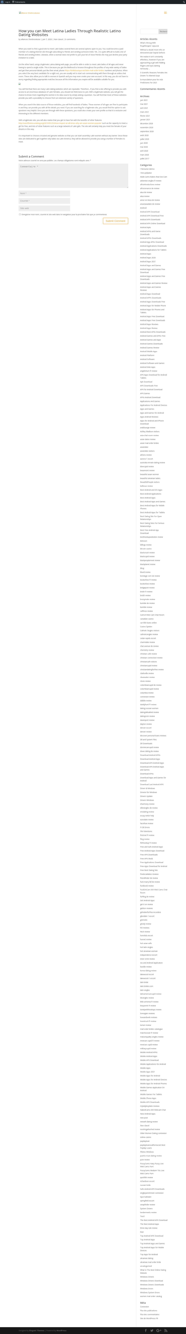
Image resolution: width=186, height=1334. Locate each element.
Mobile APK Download (149, 1060)
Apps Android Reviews (149, 417)
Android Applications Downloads (153, 246)
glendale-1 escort (147, 916)
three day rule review (148, 1228)
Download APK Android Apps (152, 763)
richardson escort (147, 1181)
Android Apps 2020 (148, 257)
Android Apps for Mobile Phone (153, 305)
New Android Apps (147, 1114)
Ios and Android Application (151, 963)
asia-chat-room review (149, 435)
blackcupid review (147, 556)
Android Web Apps (147, 367)
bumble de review (147, 603)
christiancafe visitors (148, 661)
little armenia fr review (149, 1001)
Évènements (20, 2)
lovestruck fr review (148, 1021)
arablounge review (147, 427)
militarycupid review (148, 1048)
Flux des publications (148, 1310)
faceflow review (146, 823)
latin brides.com (146, 986)
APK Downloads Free (149, 385)
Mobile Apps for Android (150, 1075)
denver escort (145, 728)
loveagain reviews (147, 1013)
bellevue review (146, 486)
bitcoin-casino (146, 548)
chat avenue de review (149, 646)
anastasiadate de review (150, 204)
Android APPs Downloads (150, 298)
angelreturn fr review (148, 371)
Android (143, 208)
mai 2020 (144, 147)
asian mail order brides (149, 443)
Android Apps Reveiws (149, 324)
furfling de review (147, 896)
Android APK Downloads (150, 219)
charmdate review (147, 642)
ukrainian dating (146, 1258)
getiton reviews (146, 908)
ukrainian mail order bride (150, 1262)
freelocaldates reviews (149, 874)
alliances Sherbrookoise (30, 39)
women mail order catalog (151, 1296)
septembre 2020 (147, 131)
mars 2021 (144, 112)
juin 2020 (144, 143)
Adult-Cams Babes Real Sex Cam (153, 177)
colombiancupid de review (150, 685)
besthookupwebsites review (151, 537)
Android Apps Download (150, 294)
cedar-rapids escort (148, 638)
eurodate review (146, 819)
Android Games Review (149, 347)
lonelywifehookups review (150, 1009)
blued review (145, 572)
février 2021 (145, 116)
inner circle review (147, 959)
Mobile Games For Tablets (151, 1094)
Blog (142, 568)
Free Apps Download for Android (153, 866)
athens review (146, 455)
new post (144, 1117)
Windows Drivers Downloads (152, 1284)
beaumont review (147, 470)
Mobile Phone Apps (148, 1098)
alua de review (146, 192)
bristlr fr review (146, 591)
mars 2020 (144, 155)
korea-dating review (148, 970)
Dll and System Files (148, 739)
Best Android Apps (147, 498)
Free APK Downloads (149, 854)
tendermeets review (148, 1212)
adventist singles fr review (150, 180)
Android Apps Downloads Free (152, 301)
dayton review (146, 724)
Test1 (142, 1216)
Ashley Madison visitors (149, 431)
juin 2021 (144, 100)
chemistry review (147, 650)
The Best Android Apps (149, 1224)
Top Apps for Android (149, 1254)
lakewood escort (147, 974)
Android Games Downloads (151, 343)
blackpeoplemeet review (150, 560)
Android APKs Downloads (150, 238)
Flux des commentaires (149, 1314)
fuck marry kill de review (150, 882)
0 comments (70, 39)
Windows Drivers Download (151, 1280)
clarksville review (147, 673)
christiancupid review (148, 665)
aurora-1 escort (146, 459)
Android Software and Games (152, 363)
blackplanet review (147, 564)
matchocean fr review (149, 1033)
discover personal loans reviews (153, 735)
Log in (7, 2)
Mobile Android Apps (148, 1056)
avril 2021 (144, 108)
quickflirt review (146, 1177)
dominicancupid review (149, 747)
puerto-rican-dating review (151, 1156)
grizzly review (145, 924)
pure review (145, 1159)
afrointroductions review (150, 184)
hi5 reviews (144, 928)
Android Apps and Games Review (153, 283)
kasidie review (146, 966)
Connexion (144, 1306)
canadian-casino (146, 619)
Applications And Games (150, 401)
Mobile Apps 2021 (147, 1072)
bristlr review (145, 595)
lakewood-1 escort (148, 978)
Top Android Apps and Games (152, 1243)
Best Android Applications (150, 494)
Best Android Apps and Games (152, 501)
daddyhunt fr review (148, 704)
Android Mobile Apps (148, 351)
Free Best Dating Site (149, 870)
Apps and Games (147, 409)
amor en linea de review (150, 200)
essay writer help (147, 815)
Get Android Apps (147, 900)
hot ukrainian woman (149, 951)
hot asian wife (146, 943)
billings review (145, 545)
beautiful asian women (149, 474)
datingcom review (147, 716)
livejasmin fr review (148, 1005)
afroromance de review (149, 188)
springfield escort (147, 1200)
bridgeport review (147, 587)
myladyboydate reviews (149, 1106)
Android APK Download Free (152, 215)
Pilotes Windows (147, 1152)
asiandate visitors (147, 451)
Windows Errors (146, 1288)
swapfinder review (147, 1204)
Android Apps (145, 254)
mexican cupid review (149, 1044)
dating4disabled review (149, 712)
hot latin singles (146, 947)
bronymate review (147, 599)
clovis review (145, 681)
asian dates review (147, 439)
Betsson (143, 541)
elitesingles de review (149, 808)
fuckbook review (147, 886)
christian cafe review (148, 654)
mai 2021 (144, 104)
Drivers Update (146, 796)
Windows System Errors (150, 1292)
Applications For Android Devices (153, 405)
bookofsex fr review (148, 580)
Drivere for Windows (148, 792)
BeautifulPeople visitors (150, 482)
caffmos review (146, 611)
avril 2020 (144, 151)
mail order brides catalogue (151, 1029)
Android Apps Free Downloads (152, 320)
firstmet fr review (147, 835)
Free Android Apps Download (152, 850)
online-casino (145, 1137)
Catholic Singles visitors (149, 630)
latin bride (144, 982)
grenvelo (143, 920)
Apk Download (146, 382)
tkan (142, 1232)
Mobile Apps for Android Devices (153, 1079)
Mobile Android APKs (148, 1052)
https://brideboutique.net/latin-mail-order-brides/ (84, 70)
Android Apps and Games (150, 265)
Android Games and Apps (150, 340)
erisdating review (147, 812)
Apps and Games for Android (152, 413)
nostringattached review (150, 1129)
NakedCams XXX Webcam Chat (153, 1110)
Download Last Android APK (151, 784)
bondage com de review (150, 576)
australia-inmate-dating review (152, 462)
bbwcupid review (147, 466)
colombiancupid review (149, 689)
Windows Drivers (147, 1277)
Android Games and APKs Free (152, 336)
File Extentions (146, 831)
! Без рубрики (146, 173)
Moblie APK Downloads (150, 1102)
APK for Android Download (151, 389)
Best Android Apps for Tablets (152, 512)
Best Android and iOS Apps (151, 490)
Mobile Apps (145, 1068)
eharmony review (147, 804)
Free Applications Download (151, 862)
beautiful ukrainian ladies (150, 478)
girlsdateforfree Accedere (150, 912)
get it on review (146, 904)
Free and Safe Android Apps (151, 847)
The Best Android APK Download (153, 1220)
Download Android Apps (150, 759)
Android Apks (145, 227)
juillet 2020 (144, 139)
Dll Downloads (146, 743)
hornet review (145, 939)
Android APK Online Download (152, 223)
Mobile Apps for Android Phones (153, 1083)
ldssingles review (147, 998)
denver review (146, 731)
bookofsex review (147, 584)
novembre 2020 (146, 127)
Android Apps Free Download (152, 316)
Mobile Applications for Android (153, 1064)
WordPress (61, 1330)
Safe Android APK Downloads (152, 1189)
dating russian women (149, 708)
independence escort (148, 955)
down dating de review (149, 751)
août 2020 (144, 135)
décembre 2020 (146, 123)
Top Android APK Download (151, 1236)
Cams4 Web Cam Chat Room (152, 615)
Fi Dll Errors (145, 827)
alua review (144, 196)
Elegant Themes (36, 1330)
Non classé (58, 39)
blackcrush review (147, 552)
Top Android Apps (147, 1239)
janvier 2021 (145, 119)
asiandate (144, 447)
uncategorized (146, 1266)
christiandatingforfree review (152, 669)
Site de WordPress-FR (149, 1318)
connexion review (147, 696)
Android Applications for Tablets (153, 250)
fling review (144, 839)
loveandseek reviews (148, 1017)
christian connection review (151, 658)
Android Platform (147, 355)
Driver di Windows (147, 788)
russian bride (145, 1185)
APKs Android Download (150, 397)
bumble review (146, 607)
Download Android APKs (150, 755)
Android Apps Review (148, 328)
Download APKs (146, 773)
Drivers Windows (147, 800)
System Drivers (146, 1208)
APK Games (145, 393)
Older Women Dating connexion (153, 1133)
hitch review (145, 931)
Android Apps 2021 (148, 261)
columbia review (146, 693)
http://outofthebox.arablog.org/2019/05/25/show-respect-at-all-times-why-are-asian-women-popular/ (60, 123)
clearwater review (147, 677)
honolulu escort (146, 935)
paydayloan (145, 1141)
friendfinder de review (149, 878)
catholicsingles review (149, 634)
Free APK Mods (146, 858)
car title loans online (148, 622)
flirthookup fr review (148, 843)
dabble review (145, 700)
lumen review (145, 1025)
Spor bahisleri (145, 1197)
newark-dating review (149, 1121)
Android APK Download (149, 212)
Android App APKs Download (152, 242)
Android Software (147, 359)
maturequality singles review (151, 1037)
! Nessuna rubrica (147, 169)
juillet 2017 (144, 158)
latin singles (145, 990)
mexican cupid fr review (149, 1040)
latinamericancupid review (150, 994)
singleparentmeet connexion (151, 1193)
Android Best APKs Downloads (153, 332)
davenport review (147, 720)
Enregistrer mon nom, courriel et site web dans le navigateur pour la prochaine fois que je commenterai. (64, 214)
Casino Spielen (146, 626)
